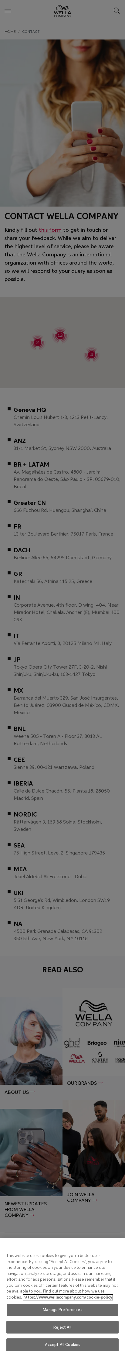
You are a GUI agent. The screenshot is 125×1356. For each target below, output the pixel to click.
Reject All (62, 1327)
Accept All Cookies (62, 1344)
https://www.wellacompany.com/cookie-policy (67, 1297)
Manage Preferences (62, 1309)
